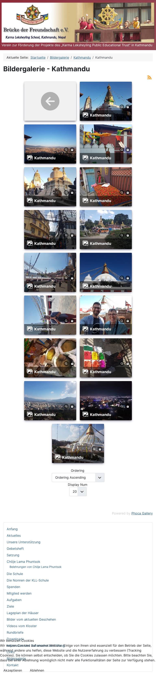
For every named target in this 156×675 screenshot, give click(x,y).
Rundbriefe (15, 632)
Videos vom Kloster (22, 626)
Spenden (13, 587)
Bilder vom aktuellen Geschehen (31, 619)
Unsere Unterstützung (23, 542)
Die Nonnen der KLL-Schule (28, 580)
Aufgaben (14, 600)
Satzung (13, 555)
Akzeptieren (12, 670)
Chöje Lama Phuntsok (23, 562)
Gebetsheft (15, 548)
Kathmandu (100, 115)
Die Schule (15, 574)
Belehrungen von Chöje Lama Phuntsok (36, 566)
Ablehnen (37, 670)
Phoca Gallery (142, 513)
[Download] (127, 106)
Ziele (10, 606)
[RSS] (149, 77)
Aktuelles (14, 535)
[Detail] (121, 106)
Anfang (12, 529)
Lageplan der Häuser (23, 613)
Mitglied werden (19, 593)
